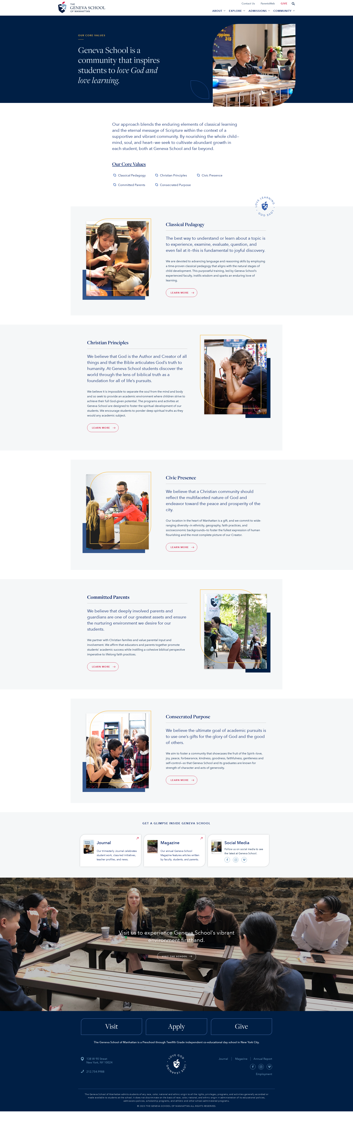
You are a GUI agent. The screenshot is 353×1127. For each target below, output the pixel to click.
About (217, 10)
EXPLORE (235, 10)
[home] (81, 8)
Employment (264, 1074)
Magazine (242, 1058)
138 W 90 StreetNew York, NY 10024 (99, 1060)
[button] (218, 10)
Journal (223, 1058)
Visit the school (175, 956)
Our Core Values (129, 164)
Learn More (180, 292)
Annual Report (261, 1058)
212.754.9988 (95, 1071)
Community (282, 10)
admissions (258, 10)
